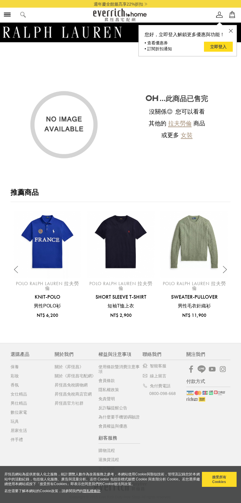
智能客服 (158, 366)
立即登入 (218, 46)
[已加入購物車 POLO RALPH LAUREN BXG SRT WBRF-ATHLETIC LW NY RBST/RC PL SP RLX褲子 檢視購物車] (232, 15)
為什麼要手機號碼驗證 (119, 417)
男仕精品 (19, 403)
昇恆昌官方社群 (69, 403)
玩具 (15, 421)
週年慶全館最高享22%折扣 (118, 4)
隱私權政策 (108, 389)
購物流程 (106, 450)
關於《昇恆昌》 (69, 366)
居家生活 (19, 430)
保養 (15, 366)
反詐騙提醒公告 (112, 408)
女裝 (187, 135)
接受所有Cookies (219, 479)
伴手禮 (17, 439)
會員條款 (106, 380)
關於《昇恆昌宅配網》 (75, 376)
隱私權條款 (92, 491)
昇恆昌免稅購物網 (71, 385)
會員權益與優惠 (112, 426)
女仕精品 (19, 394)
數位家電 (19, 412)
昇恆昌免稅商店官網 (73, 394)
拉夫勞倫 (180, 123)
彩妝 (15, 376)
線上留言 (158, 376)
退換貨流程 (108, 459)
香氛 (15, 385)
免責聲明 (106, 398)
